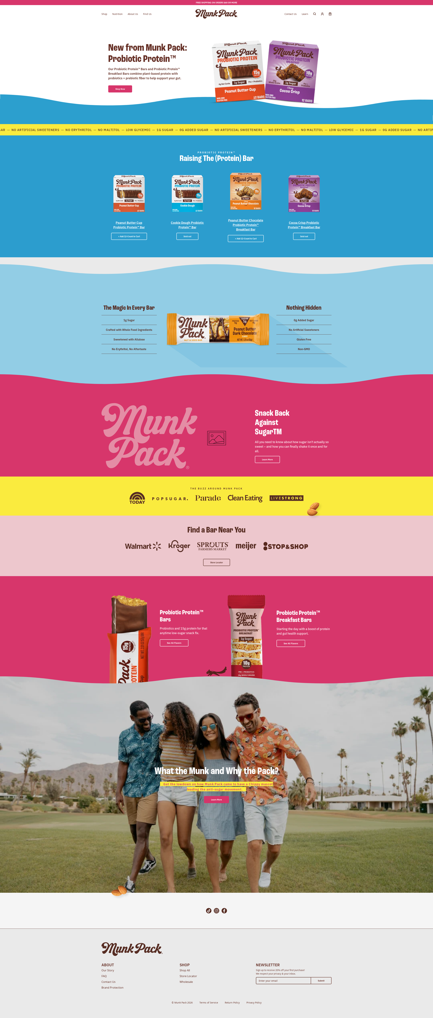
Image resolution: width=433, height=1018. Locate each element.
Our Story (107, 970)
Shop (104, 14)
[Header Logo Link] (216, 14)
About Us (133, 14)
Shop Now (120, 88)
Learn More (267, 459)
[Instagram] (216, 911)
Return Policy (232, 1002)
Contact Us (290, 14)
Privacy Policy (253, 1002)
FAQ (104, 976)
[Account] (322, 14)
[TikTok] (208, 911)
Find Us (147, 14)
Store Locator (216, 562)
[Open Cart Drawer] (330, 14)
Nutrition (117, 14)
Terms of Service (208, 1002)
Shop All (185, 970)
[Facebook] (224, 911)
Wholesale (186, 982)
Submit (321, 980)
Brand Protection (112, 987)
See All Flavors (174, 642)
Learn (305, 14)
